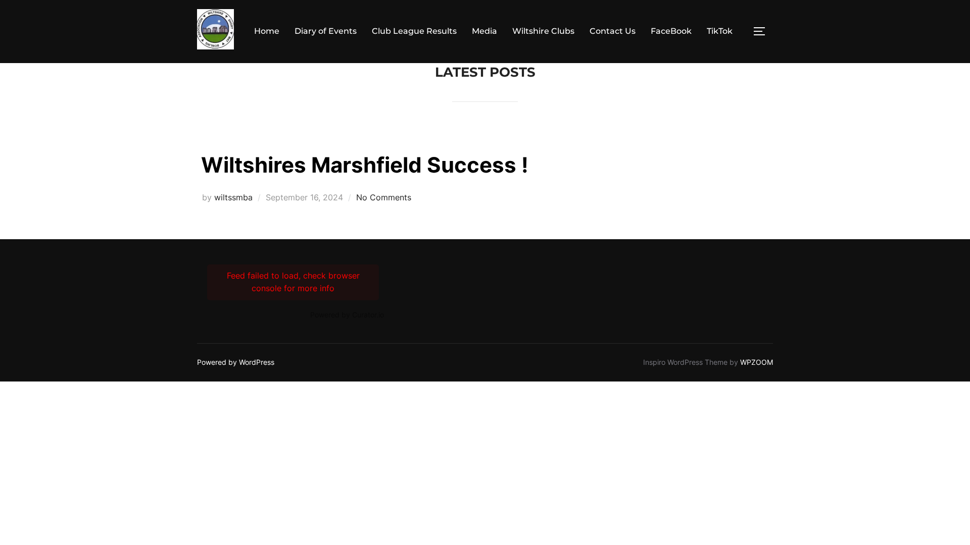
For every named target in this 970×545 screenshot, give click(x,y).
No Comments (383, 197)
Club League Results (414, 31)
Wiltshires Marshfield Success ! (364, 165)
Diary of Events (326, 31)
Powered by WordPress (235, 362)
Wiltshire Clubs (543, 31)
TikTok (720, 31)
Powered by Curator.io (347, 314)
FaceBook (671, 31)
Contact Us (613, 31)
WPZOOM (756, 362)
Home (266, 31)
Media (484, 31)
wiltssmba (233, 197)
